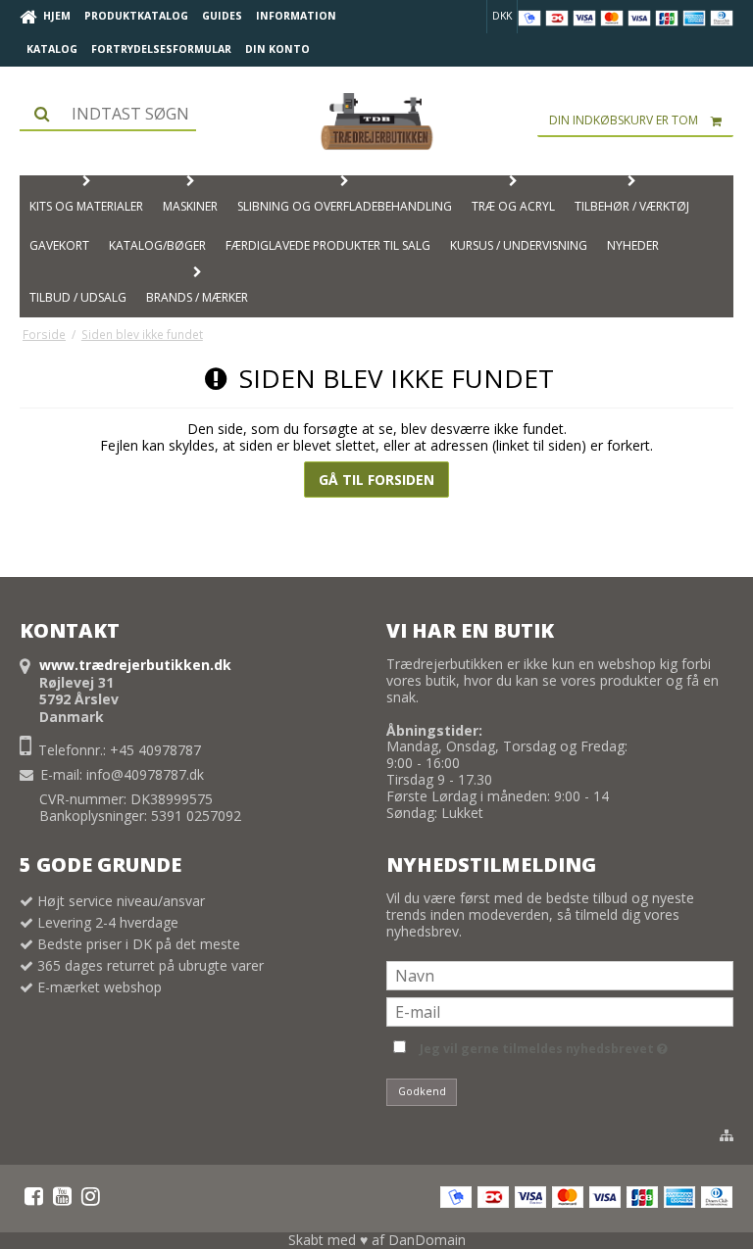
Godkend (422, 1091)
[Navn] (559, 974)
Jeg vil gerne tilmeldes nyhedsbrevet (540, 1045)
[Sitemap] (726, 1135)
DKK (502, 16)
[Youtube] (62, 1196)
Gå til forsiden (376, 479)
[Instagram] (90, 1196)
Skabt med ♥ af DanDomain (377, 1239)
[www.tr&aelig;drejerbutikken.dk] (376, 121)
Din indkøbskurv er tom (623, 120)
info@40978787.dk (145, 774)
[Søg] (108, 113)
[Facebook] (34, 1196)
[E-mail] (559, 1010)
